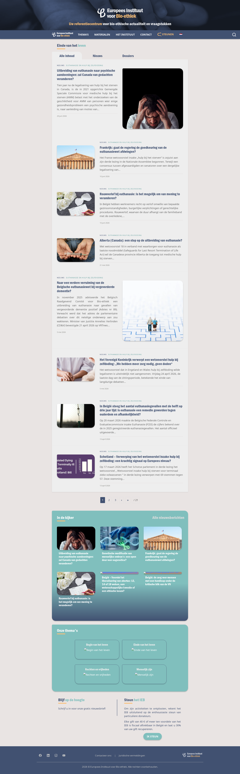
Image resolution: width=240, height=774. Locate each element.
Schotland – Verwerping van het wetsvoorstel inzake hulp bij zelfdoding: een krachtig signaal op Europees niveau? (140, 458)
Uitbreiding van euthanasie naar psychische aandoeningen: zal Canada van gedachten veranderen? (86, 74)
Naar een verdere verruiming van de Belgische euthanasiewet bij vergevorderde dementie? (86, 286)
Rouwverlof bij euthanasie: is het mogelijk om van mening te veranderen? (140, 196)
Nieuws (97, 56)
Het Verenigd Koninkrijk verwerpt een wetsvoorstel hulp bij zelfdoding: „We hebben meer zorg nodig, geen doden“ (139, 361)
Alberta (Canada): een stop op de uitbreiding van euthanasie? (141, 240)
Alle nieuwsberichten (168, 517)
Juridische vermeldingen (132, 755)
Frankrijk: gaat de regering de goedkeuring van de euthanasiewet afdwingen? (133, 149)
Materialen (102, 34)
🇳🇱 (180, 34)
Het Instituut (125, 34)
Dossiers (128, 56)
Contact (146, 34)
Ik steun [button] (152, 736)
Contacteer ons (103, 755)
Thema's (83, 34)
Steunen (167, 34)
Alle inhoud (66, 56)
